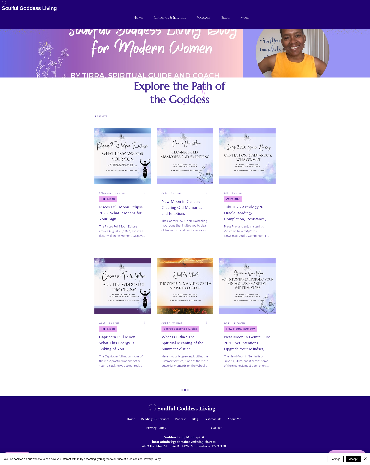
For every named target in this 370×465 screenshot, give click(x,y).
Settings (335, 459)
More (244, 116)
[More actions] (145, 192)
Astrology (233, 198)
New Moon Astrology (240, 328)
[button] (270, 117)
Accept (353, 459)
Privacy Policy (152, 459)
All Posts (100, 116)
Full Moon (108, 198)
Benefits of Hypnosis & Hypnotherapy (144, 116)
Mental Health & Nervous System (206, 116)
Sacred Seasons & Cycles (180, 328)
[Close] (365, 459)
